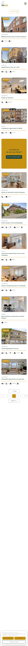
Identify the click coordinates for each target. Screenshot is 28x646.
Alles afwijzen (20, 638)
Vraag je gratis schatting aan (13, 331)
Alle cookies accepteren (8, 638)
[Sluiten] (23, 313)
